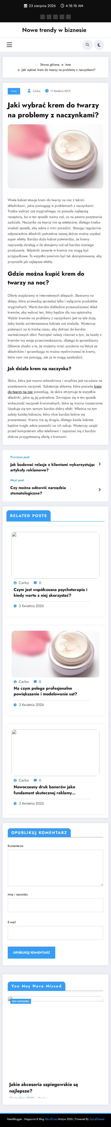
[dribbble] (55, 17)
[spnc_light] (99, 45)
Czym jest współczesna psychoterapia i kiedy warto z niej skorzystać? (50, 592)
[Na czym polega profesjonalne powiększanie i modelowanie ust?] (55, 653)
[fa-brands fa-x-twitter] (49, 17)
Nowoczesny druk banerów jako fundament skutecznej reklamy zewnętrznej (44, 790)
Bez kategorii (20, 1001)
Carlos (36, 91)
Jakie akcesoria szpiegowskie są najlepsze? (43, 1087)
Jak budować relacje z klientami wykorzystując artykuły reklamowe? (52, 467)
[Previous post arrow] (99, 464)
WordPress (51, 1119)
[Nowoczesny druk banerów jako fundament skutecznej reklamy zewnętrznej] (55, 752)
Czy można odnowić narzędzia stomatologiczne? (38, 490)
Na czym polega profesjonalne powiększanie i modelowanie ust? (45, 691)
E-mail (12, 922)
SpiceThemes (97, 1119)
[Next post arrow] (99, 490)
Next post (17, 480)
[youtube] (68, 17)
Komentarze (15, 846)
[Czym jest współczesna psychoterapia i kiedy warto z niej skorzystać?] (55, 555)
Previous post (19, 457)
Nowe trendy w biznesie (54, 30)
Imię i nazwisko (18, 894)
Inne (14, 91)
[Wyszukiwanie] (87, 45)
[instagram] (62, 17)
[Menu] (9, 44)
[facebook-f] (42, 17)
